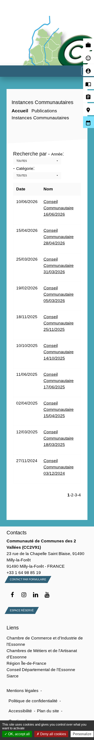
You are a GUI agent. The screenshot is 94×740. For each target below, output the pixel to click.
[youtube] (47, 595)
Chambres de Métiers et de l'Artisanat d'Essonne (42, 653)
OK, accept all (18, 734)
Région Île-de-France (26, 663)
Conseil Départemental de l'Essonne (41, 669)
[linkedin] (35, 595)
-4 (79, 494)
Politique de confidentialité (33, 700)
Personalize (82, 734)
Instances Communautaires (40, 117)
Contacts (17, 532)
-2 (71, 494)
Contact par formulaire (28, 579)
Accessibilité (20, 710)
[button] (37, 160)
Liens (13, 628)
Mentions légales (22, 690)
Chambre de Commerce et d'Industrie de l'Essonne (45, 641)
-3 (75, 494)
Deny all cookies (52, 734)
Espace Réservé (22, 610)
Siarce (13, 675)
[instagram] (24, 595)
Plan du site (48, 710)
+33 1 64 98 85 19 (24, 572)
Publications (44, 110)
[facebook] (12, 595)
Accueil (20, 110)
